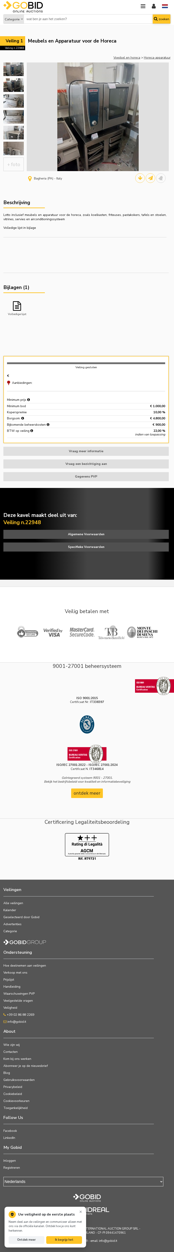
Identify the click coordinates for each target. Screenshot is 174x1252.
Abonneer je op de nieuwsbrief (25, 1066)
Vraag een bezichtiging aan (86, 464)
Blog (6, 1073)
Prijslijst (8, 979)
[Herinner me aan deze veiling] (161, 178)
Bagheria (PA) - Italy (48, 178)
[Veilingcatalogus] (140, 178)
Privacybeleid (12, 1087)
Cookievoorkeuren (16, 1101)
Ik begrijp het (64, 1240)
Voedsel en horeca (127, 57)
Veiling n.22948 (14, 48)
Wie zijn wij (11, 1045)
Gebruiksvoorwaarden (19, 1080)
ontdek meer (87, 793)
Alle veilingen (13, 903)
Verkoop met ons (15, 972)
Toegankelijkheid (15, 1108)
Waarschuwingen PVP (19, 994)
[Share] (150, 178)
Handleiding (11, 986)
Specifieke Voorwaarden (86, 547)
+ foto (13, 164)
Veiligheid (10, 1008)
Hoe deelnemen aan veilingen (24, 965)
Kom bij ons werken (17, 1059)
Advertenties (12, 924)
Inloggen (9, 1161)
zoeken (163, 19)
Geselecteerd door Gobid (21, 917)
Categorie (12, 19)
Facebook (10, 1131)
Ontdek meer (26, 1240)
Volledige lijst (17, 314)
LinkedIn (9, 1138)
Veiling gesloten (86, 367)
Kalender (9, 910)
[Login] (154, 6)
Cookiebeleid (12, 1094)
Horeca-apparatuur (157, 57)
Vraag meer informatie (86, 451)
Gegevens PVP (86, 476)
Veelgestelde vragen (18, 1001)
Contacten (10, 1052)
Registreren (11, 1168)
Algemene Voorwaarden (86, 534)
